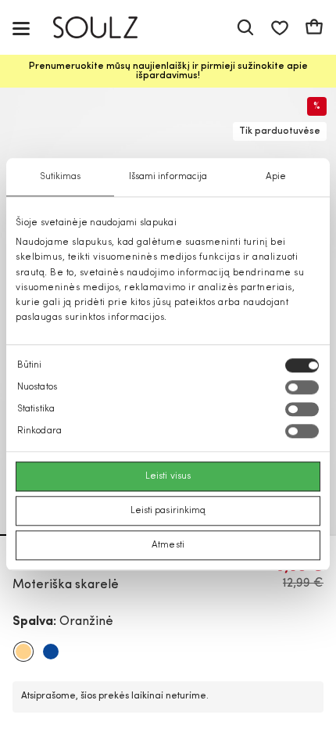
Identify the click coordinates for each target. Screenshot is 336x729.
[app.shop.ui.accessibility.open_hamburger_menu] (21, 27)
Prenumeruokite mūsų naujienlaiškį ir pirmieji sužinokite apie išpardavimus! (168, 71)
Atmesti (168, 546)
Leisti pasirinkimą (168, 511)
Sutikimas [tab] (60, 176)
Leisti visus (168, 477)
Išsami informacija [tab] (168, 176)
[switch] (302, 388)
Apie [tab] (276, 176)
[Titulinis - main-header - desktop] (106, 28)
